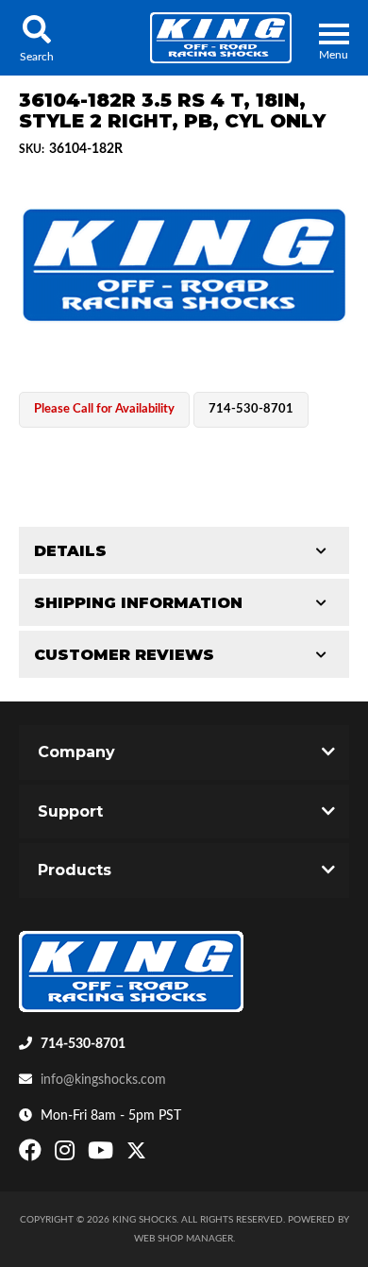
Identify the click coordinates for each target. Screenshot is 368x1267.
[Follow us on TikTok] (156, 1154)
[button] (36, 38)
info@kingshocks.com (103, 1080)
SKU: (31, 149)
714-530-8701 (83, 1044)
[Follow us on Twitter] (136, 1154)
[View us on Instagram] (67, 1154)
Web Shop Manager (183, 1238)
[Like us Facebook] (32, 1154)
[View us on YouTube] (103, 1154)
